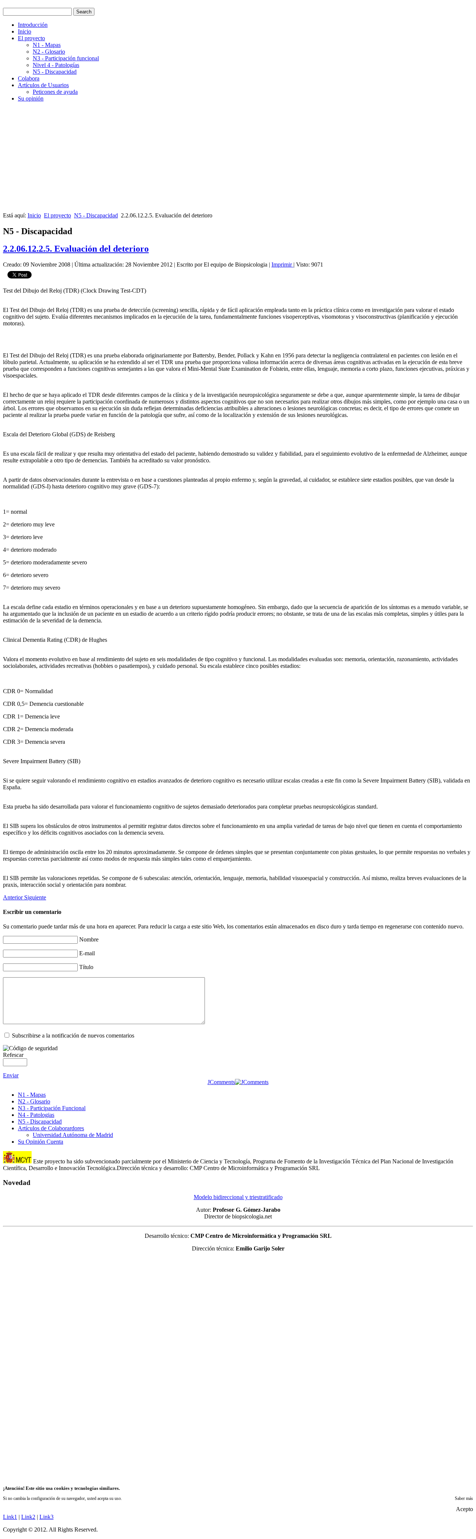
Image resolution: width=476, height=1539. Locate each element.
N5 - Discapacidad (55, 71)
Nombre (89, 939)
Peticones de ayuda (55, 92)
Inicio (24, 31)
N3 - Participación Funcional (52, 1108)
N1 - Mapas (47, 45)
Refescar (13, 1055)
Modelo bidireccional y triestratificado (238, 1197)
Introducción (33, 25)
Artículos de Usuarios (43, 85)
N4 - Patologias (36, 1115)
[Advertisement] (226, 160)
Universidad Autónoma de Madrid (73, 1135)
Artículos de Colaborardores (51, 1128)
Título (86, 967)
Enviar (11, 1075)
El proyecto (31, 38)
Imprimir (282, 264)
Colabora (28, 78)
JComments (221, 1082)
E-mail (87, 953)
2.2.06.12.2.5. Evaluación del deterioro (76, 249)
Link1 (10, 1517)
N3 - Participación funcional (66, 58)
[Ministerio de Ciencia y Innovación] (17, 1161)
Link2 (28, 1517)
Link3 (46, 1517)
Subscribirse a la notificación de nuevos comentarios (73, 1035)
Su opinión (31, 98)
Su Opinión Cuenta (40, 1141)
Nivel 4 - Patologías (56, 65)
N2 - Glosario (49, 51)
